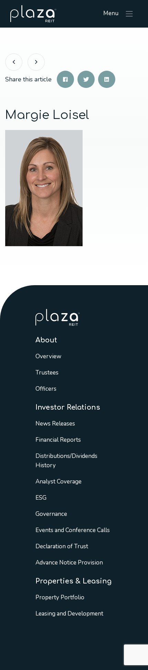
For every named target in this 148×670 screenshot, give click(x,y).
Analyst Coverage (58, 482)
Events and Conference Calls (72, 530)
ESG (40, 498)
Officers (45, 389)
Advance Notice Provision (69, 563)
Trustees (47, 373)
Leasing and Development (69, 614)
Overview (48, 356)
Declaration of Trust (61, 546)
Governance (51, 514)
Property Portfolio (59, 597)
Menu (111, 13)
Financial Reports (58, 440)
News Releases (55, 424)
